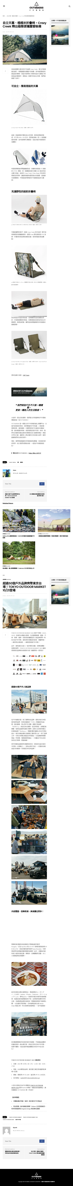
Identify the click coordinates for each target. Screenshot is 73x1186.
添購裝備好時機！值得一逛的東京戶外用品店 (27, 1101)
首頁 (4, 16)
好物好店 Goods (6, 533)
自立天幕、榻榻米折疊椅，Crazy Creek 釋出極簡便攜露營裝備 (36, 1153)
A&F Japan (26, 375)
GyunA (4, 595)
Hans (4, 31)
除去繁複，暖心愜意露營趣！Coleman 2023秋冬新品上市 (18, 568)
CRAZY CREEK (12, 462)
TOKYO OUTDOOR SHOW (8, 1119)
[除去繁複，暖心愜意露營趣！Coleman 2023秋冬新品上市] (19, 552)
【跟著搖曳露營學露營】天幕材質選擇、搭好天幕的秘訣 (53, 536)
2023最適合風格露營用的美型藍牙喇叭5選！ (37, 495)
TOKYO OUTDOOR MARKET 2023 (30, 1117)
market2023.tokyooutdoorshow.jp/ (30, 1078)
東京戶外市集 (18, 1119)
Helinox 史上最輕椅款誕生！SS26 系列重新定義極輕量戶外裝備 (19, 537)
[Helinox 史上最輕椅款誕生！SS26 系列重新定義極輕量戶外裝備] (19, 520)
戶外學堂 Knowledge (43, 533)
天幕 (18, 462)
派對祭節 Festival (7, 579)
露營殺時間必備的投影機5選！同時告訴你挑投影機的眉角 (12, 1152)
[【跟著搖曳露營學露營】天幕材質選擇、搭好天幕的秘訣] (54, 520)
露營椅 (21, 462)
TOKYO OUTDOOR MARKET (15, 1117)
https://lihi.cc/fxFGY (35, 453)
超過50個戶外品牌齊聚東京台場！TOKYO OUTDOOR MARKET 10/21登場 (12, 495)
